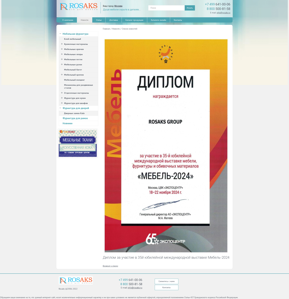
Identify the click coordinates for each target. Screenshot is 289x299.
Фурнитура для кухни (75, 98)
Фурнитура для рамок (75, 118)
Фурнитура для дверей (76, 108)
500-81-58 (218, 9)
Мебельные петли (73, 59)
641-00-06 (217, 4)
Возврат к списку (110, 266)
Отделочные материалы (76, 93)
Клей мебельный (72, 39)
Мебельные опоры (73, 54)
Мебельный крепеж (74, 74)
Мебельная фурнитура (75, 33)
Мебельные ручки (73, 64)
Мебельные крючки (74, 49)
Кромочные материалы (76, 44)
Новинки (67, 123)
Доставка (113, 20)
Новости (84, 20)
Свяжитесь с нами (166, 281)
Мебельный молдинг (74, 80)
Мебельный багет (73, 69)
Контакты (178, 20)
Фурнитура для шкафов (76, 103)
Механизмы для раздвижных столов (78, 86)
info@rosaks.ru (223, 12)
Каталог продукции (134, 20)
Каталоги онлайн (158, 20)
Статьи (99, 20)
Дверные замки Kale (74, 113)
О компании (67, 20)
